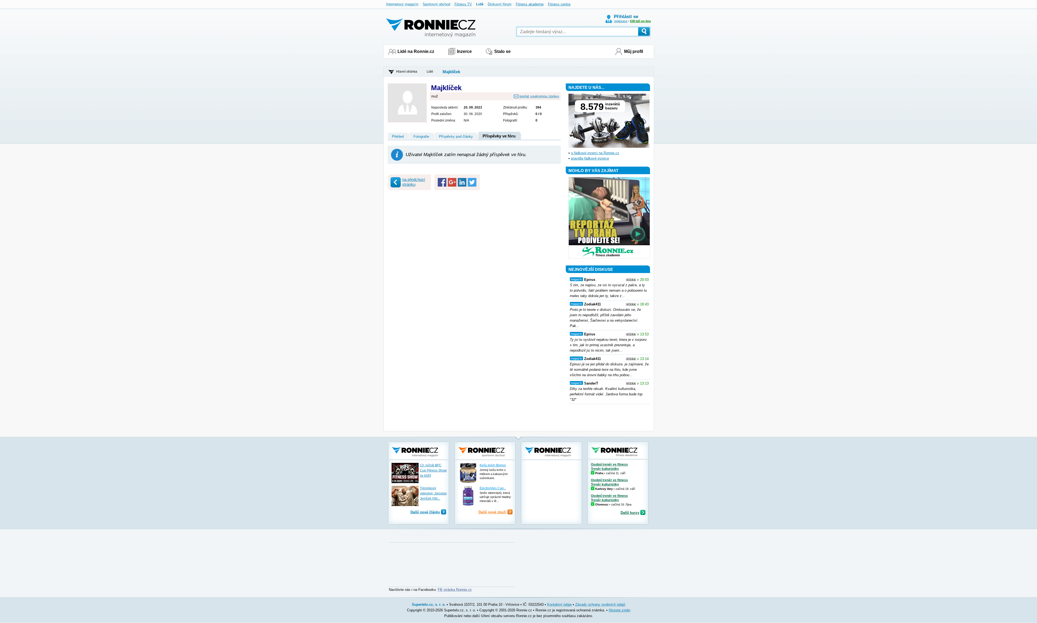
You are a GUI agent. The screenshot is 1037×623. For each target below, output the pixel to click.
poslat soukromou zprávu (539, 96)
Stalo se (502, 51)
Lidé (479, 4)
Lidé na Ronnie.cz (416, 51)
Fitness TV (463, 4)
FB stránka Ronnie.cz (455, 590)
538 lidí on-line (640, 21)
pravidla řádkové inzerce (590, 158)
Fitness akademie (530, 4)
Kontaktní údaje (559, 604)
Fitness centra (559, 4)
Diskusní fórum (499, 4)
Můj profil (633, 51)
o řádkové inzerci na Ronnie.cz (595, 153)
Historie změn (619, 610)
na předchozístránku (413, 182)
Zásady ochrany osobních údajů (600, 604)
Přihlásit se (626, 16)
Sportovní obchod (436, 4)
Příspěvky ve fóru (499, 136)
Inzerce (464, 51)
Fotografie (421, 136)
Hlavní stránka (406, 71)
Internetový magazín (402, 4)
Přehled (398, 136)
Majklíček (451, 71)
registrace (620, 21)
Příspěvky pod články (456, 136)
